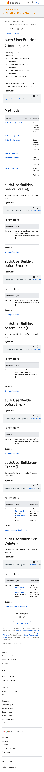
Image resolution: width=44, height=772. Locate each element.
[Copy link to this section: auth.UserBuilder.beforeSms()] (27, 404)
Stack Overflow (7, 708)
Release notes (7, 716)
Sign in (38, 3)
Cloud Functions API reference (21, 13)
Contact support (7, 705)
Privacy (10, 761)
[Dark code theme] (34, 96)
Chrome (5, 741)
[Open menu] (3, 2)
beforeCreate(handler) (13, 123)
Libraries (5, 667)
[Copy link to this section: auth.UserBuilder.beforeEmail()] (29, 266)
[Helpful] (18, 29)
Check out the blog (8, 680)
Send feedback (13, 34)
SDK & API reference (9, 659)
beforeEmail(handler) (13, 136)
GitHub (4, 670)
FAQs (4, 723)
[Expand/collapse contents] (18, 52)
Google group (7, 712)
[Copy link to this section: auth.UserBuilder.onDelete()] (20, 543)
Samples (5, 663)
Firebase (7, 22)
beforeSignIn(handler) (13, 140)
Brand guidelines (8, 719)
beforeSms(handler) (12, 153)
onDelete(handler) (12, 168)
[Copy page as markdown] (24, 46)
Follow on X (6, 688)
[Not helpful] (21, 29)
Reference (35, 24)
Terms (4, 761)
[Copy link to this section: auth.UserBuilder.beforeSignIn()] (30, 328)
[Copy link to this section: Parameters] (21, 220)
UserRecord (19, 511)
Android (5, 737)
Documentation (10, 9)
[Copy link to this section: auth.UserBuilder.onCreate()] (20, 467)
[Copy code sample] (37, 96)
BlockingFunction (12, 252)
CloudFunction (11, 530)
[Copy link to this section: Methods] (21, 110)
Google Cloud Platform (10, 748)
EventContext (20, 516)
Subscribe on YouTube (9, 691)
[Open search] (28, 2)
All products (6, 752)
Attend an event (7, 695)
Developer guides (8, 656)
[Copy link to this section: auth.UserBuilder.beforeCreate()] (31, 189)
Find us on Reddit (8, 684)
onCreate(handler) (12, 157)
